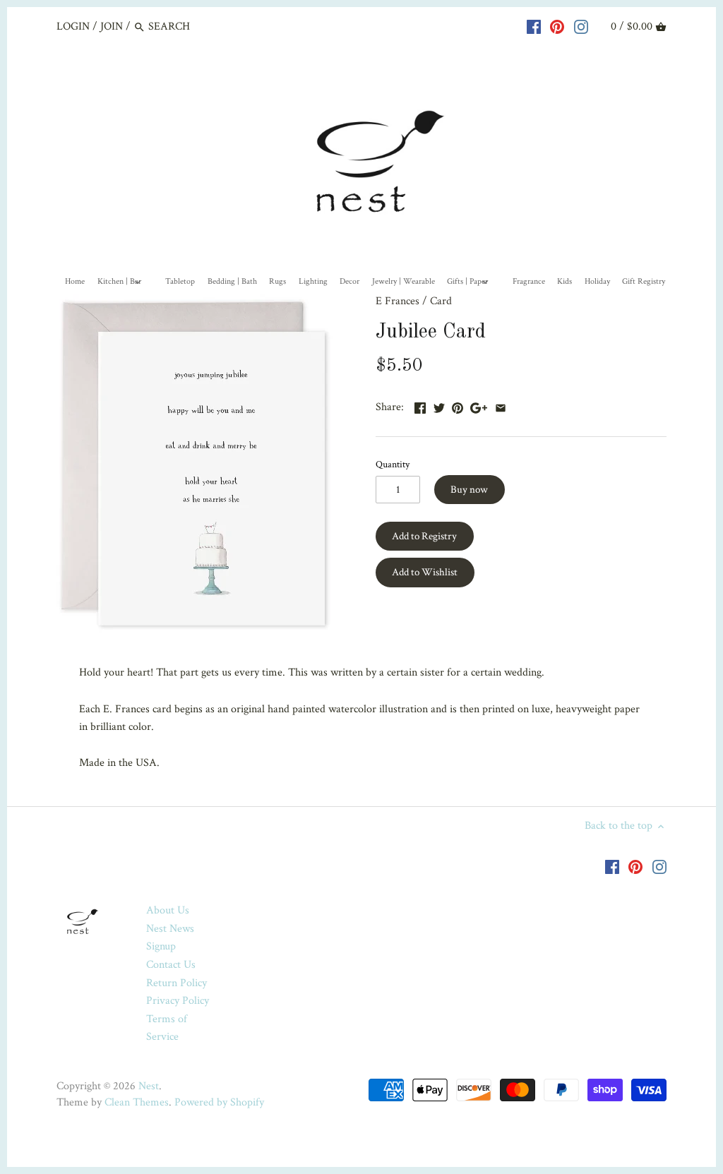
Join (111, 26)
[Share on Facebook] (420, 405)
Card (441, 301)
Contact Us (171, 964)
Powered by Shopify (219, 1102)
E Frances (397, 301)
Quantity (393, 464)
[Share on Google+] (478, 405)
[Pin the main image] (457, 405)
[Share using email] (500, 405)
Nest (148, 1086)
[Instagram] (581, 26)
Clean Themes (136, 1102)
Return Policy (176, 983)
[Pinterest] (557, 26)
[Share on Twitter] (439, 405)
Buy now (469, 489)
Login (73, 26)
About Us (167, 910)
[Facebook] (534, 26)
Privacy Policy (177, 1000)
